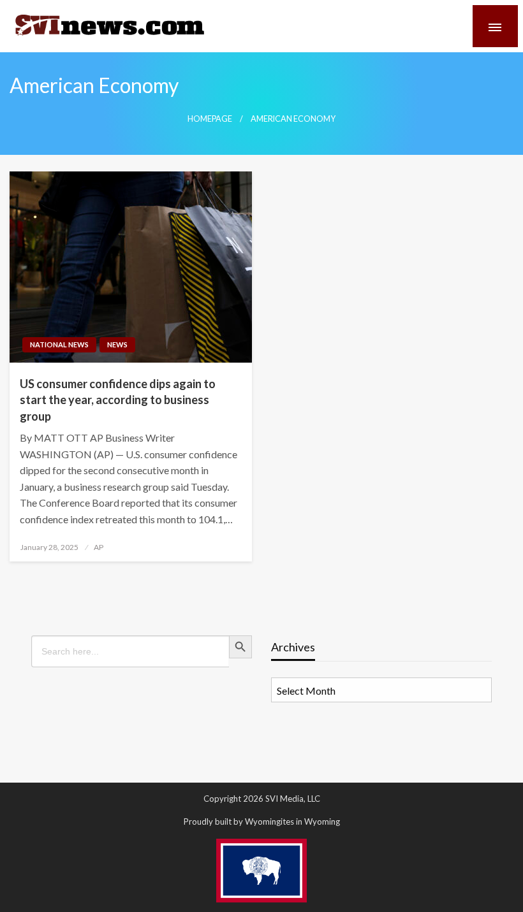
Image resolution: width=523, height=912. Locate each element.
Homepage (210, 119)
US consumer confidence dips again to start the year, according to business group (118, 400)
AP (98, 547)
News (117, 344)
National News (59, 344)
